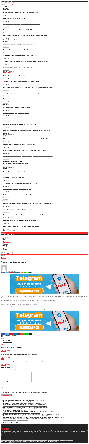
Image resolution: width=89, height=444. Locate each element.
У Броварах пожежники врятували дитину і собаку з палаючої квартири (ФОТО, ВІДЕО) (25, 138)
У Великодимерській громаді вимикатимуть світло (16, 113)
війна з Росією (51, 440)
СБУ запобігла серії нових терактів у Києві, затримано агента (18, 408)
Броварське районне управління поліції (39, 440)
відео (18, 440)
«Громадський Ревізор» (19, 442)
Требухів (13, 441)
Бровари (6, 440)
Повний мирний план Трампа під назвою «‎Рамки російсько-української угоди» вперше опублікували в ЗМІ (28, 414)
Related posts (6, 340)
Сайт (2, 390)
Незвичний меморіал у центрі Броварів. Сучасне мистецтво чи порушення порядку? (25, 171)
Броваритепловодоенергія (21, 441)
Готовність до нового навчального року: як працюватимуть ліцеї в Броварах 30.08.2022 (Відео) (28, 156)
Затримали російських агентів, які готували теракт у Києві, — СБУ (20, 55)
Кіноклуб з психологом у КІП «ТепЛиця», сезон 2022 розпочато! (19, 124)
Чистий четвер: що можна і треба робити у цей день (17, 189)
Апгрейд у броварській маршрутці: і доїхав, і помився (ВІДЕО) (19, 144)
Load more (3, 366)
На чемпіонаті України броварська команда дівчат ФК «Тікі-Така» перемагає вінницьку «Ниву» (28, 203)
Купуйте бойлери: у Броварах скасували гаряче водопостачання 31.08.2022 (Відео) (24, 150)
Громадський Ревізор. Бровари (10, 422)
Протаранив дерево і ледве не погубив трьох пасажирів (17, 67)
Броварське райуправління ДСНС (38, 441)
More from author (7, 342)
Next (7, 40)
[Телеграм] (44, 294)
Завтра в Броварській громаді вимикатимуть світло (16, 107)
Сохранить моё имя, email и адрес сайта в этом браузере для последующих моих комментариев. (25, 392)
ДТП (29, 440)
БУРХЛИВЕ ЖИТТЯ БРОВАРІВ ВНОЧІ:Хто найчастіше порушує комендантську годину (15, 162)
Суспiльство (5, 257)
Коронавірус (58, 440)
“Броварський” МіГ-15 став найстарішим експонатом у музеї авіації (20, 183)
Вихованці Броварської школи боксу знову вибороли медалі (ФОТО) (20, 220)
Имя (2, 384)
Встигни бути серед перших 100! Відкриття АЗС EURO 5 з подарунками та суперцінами (26, 29)
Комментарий (4, 381)
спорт (9, 441)
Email (2, 387)
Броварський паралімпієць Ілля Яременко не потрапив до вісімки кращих (22, 226)
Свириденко (14, 18)
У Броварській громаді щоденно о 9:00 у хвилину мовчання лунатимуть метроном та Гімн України (28, 93)
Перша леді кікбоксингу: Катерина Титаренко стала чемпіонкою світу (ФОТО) (23, 214)
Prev (4, 40)
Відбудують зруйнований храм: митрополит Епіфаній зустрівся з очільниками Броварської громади (29, 194)
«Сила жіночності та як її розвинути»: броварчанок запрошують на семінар (22, 118)
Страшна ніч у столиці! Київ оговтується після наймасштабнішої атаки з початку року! (23, 418)
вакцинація (5, 441)
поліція (29, 441)
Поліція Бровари (24, 440)
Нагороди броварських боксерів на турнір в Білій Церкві (17, 209)
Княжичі (55, 441)
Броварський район (12, 440)
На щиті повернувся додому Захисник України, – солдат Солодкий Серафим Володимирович (25, 407)
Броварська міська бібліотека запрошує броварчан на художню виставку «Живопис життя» (26, 130)
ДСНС (47, 441)
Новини (2, 344)
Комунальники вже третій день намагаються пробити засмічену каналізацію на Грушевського (27, 87)
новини (2, 440)
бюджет (51, 441)
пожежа (63, 440)
